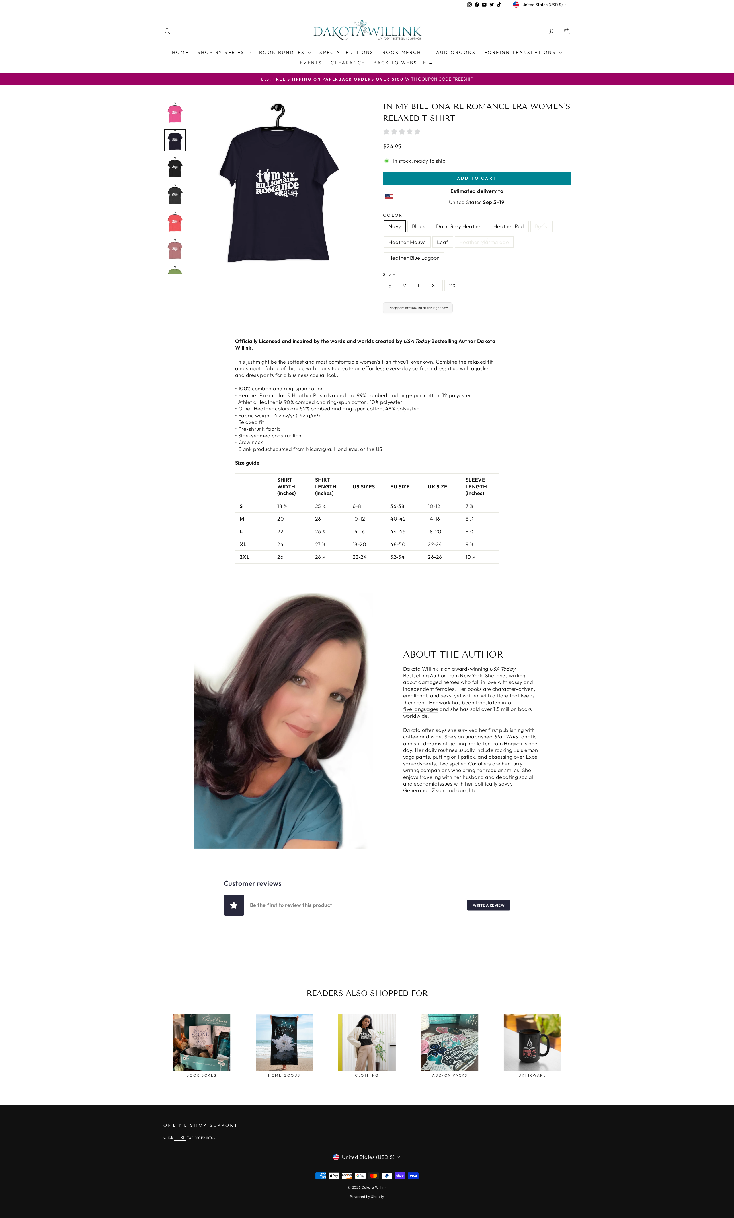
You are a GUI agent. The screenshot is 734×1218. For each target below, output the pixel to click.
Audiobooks (456, 52)
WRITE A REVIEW (489, 905)
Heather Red (508, 226)
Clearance (348, 62)
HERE (180, 1137)
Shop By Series (222, 52)
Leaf (442, 242)
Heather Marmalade (484, 242)
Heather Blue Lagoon (414, 258)
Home (180, 52)
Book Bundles (283, 52)
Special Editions (346, 52)
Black (418, 226)
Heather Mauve (407, 242)
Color (393, 215)
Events (311, 62)
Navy (395, 226)
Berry (541, 226)
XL (435, 285)
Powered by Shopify (367, 1196)
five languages (420, 709)
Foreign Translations (521, 52)
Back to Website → (404, 62)
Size (389, 274)
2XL (453, 285)
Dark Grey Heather (459, 226)
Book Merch (402, 52)
